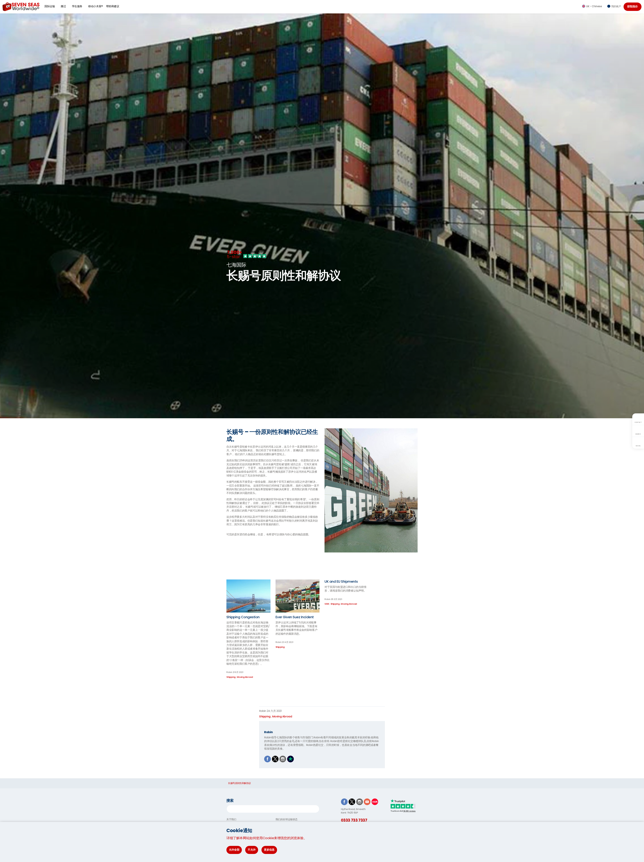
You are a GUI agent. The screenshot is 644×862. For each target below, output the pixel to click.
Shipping (230, 677)
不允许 (252, 850)
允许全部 (234, 850)
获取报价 (632, 6)
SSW (327, 603)
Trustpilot (290, 759)
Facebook (267, 759)
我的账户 (616, 6)
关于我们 (231, 819)
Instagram (282, 759)
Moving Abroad (245, 677)
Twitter (275, 759)
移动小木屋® (95, 6)
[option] (322, 272)
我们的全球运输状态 (287, 819)
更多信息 (269, 850)
